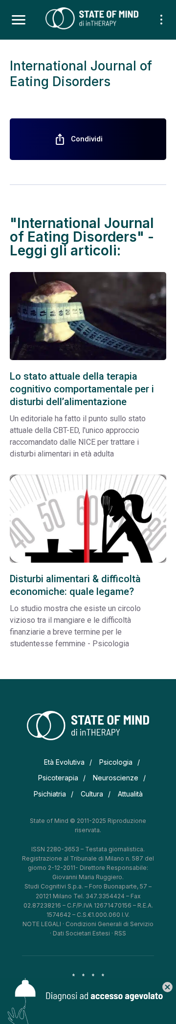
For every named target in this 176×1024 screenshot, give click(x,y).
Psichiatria (50, 794)
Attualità (130, 794)
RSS (120, 933)
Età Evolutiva (64, 762)
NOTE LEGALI (41, 924)
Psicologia (115, 762)
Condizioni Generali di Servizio (110, 924)
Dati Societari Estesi (81, 933)
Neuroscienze (115, 778)
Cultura (92, 794)
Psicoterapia (58, 778)
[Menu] (18, 20)
